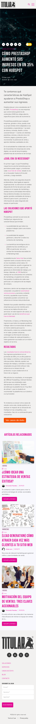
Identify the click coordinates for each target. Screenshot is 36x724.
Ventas (4, 465)
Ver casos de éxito (15, 420)
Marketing (5, 529)
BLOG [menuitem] (4, 674)
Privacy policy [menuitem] (24, 718)
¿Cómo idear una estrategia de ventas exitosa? (16, 477)
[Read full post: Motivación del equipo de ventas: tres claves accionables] (18, 577)
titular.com (6, 77)
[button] (9, 655)
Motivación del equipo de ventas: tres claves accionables (17, 601)
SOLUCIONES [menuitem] (6, 663)
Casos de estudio (8, 49)
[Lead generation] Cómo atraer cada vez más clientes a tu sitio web (18, 540)
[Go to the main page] (8, 4)
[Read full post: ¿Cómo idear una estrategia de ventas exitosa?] (18, 452)
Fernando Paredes (11, 486)
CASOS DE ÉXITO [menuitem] (7, 671)
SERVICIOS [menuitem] (5, 667)
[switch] (29, 44)
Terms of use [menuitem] (12, 718)
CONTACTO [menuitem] (5, 678)
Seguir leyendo (9, 499)
